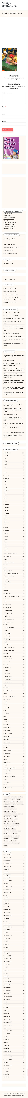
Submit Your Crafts (8, 250)
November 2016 (8, 889)
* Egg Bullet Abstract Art (10, 222)
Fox (6, 484)
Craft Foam (7, 633)
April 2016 (6, 904)
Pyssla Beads (7, 753)
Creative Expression (9, 650)
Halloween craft (16, 823)
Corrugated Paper (9, 627)
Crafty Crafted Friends (9, 647)
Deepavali (7, 662)
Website (4, 121)
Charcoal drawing (9, 562)
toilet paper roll (12, 840)
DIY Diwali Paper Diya (9, 360)
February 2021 (7, 875)
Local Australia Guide (9, 423)
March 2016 (6, 906)
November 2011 (7, 990)
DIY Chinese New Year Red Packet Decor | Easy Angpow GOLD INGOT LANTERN (14, 388)
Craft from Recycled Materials (11, 596)
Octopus (7, 513)
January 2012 (7, 984)
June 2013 (6, 944)
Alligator (7, 455)
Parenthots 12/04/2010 (10, 291)
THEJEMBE (6, 432)
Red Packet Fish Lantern (10, 318)
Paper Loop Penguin (12, 414)
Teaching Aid (7, 771)
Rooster (7, 530)
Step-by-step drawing (9, 768)
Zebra (6, 550)
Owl (6, 516)
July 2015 (6, 921)
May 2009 (6, 1077)
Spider (5, 840)
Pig (5, 524)
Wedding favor (7, 782)
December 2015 (8, 915)
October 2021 (7, 866)
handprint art (7, 826)
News (5, 716)
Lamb (6, 498)
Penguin (7, 522)
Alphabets (7, 773)
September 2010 (8, 1031)
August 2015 (7, 918)
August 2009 (7, 1068)
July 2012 (6, 967)
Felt (6, 642)
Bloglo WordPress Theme (18, 1095)
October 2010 (7, 1028)
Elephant (7, 478)
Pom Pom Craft (7, 742)
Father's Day (8, 667)
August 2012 (7, 964)
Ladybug (7, 713)
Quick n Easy (7, 756)
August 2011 (7, 999)
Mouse (6, 510)
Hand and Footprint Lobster (11, 329)
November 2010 (8, 1025)
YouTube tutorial (8, 788)
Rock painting (7, 762)
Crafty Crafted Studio (12, 235)
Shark (6, 533)
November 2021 (8, 863)
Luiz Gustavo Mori (8, 428)
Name (4, 106)
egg (21, 813)
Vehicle (5, 779)
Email (3, 114)
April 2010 (6, 1045)
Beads (6, 624)
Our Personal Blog (8, 263)
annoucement (7, 799)
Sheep (6, 536)
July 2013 (6, 941)
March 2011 (6, 1013)
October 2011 (7, 993)
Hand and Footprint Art (9, 696)
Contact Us (6, 241)
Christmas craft (19, 804)
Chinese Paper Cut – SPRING (11, 339)
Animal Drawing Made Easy (10, 553)
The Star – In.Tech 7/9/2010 (11, 294)
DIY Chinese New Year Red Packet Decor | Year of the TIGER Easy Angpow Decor (14, 369)
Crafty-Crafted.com (9, 4)
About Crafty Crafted (9, 239)
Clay (5, 587)
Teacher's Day (8, 679)
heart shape (6, 828)
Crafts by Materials (8, 622)
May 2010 (6, 1042)
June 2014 (6, 932)
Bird (6, 464)
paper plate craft (7, 835)
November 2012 (8, 955)
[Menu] (3, 9)
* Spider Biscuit (7, 215)
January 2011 (7, 1019)
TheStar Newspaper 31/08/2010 (12, 300)
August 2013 (7, 938)
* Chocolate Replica (9, 224)
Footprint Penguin (8, 315)
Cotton (6, 630)
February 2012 (7, 982)
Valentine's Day (9, 682)
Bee (6, 704)
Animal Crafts (7, 453)
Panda (6, 519)
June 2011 (6, 1005)
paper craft (6, 833)
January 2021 (7, 877)
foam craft (6, 821)
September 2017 (8, 886)
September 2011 (8, 996)
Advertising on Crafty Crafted (11, 247)
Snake (6, 539)
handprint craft (15, 826)
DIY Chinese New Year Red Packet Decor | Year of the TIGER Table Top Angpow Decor (14, 382)
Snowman (7, 584)
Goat (6, 493)
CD (5, 601)
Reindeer (7, 579)
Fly (5, 710)
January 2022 (7, 857)
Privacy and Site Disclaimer (10, 253)
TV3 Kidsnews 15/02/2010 (10, 302)
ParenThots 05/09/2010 (10, 288)
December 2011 (7, 987)
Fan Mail (6, 653)
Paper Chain (7, 724)
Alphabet (7, 721)
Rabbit (6, 527)
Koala (6, 496)
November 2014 (8, 927)
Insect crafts (7, 699)
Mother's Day (8, 676)
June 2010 (6, 1039)
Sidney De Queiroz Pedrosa (10, 435)
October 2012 (7, 958)
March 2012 (6, 979)
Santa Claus (8, 582)
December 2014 (8, 924)
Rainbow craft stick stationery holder (13, 343)
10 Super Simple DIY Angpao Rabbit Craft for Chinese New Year (14, 355)
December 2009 (8, 1057)
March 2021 (6, 872)
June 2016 (6, 898)
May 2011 (6, 1007)
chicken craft (19, 801)
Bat (6, 458)
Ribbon (5, 759)
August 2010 (7, 1034)
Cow (6, 470)
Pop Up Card (7, 745)
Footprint (13, 821)
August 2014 (7, 929)
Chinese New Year (9, 659)
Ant (6, 702)
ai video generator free (9, 404)
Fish (6, 481)
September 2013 (8, 935)
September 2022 (8, 854)
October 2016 (7, 892)
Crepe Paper (8, 639)
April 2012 (6, 976)
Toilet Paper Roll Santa (9, 326)
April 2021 (6, 869)
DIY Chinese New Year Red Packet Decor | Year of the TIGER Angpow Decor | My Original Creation (14, 375)
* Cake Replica (7, 221)
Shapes (5, 765)
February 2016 (7, 909)
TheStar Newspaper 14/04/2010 (12, 297)
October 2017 (7, 883)
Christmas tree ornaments (11, 573)
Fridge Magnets (7, 690)
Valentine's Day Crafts (9, 776)
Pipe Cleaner (8, 644)
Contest (6, 590)
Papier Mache (7, 736)
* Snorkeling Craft (8, 213)
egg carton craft (7, 816)
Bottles (6, 599)
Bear (6, 461)
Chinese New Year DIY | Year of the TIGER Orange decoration (14, 393)
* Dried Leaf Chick (8, 228)
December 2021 (8, 860)
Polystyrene (8, 607)
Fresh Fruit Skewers (8, 313)
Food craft (6, 687)
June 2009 (6, 1074)
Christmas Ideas (8, 570)
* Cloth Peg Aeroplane (9, 217)
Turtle (6, 545)
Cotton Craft (7, 593)
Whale (6, 548)
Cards (5, 568)
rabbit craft (6, 838)
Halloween (7, 670)
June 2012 (6, 970)
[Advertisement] (14, 32)
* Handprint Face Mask (9, 226)
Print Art (6, 747)
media (13, 831)
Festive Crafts (7, 656)
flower (16, 818)
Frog (6, 487)
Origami (5, 719)
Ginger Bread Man (9, 576)
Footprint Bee (7, 333)
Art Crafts (6, 559)
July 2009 (6, 1071)
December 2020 (8, 880)
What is (5, 785)
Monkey (7, 507)
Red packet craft (15, 838)
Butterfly (7, 707)
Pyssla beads (16, 835)
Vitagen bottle (8, 613)
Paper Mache (7, 730)
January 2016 (7, 912)
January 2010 (7, 1054)
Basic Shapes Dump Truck (10, 321)
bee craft (18, 799)
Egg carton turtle (8, 336)
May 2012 (6, 973)
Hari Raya (7, 673)
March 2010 (6, 1048)
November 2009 (8, 1059)
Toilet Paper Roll (9, 610)
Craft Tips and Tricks (9, 619)
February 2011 (7, 1016)
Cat (6, 467)
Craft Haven (7, 616)
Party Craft (6, 739)
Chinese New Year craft (9, 804)
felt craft (6, 818)
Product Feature (8, 750)
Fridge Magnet (7, 823)
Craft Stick (7, 636)
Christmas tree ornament (9, 806)
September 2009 (8, 1065)
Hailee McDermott (8, 408)
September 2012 (8, 961)
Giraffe (6, 490)
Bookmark (6, 565)
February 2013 (7, 953)
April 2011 (6, 1010)
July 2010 (6, 1036)
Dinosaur (7, 475)
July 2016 (6, 895)
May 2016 (6, 901)
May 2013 (6, 947)
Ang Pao (20, 796)
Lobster (7, 504)
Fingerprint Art (7, 685)
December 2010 (8, 1022)
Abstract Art (6, 796)
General (5, 693)
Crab (6, 472)
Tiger (6, 542)
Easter (6, 664)
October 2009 (7, 1062)
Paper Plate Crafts (8, 733)
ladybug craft (7, 831)
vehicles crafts (16, 843)
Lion (6, 501)
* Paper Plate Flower (9, 219)
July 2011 (6, 1002)
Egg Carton (8, 604)
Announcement (7, 556)
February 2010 (7, 1051)
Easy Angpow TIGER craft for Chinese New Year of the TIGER (13, 364)
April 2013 (6, 950)
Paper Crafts (7, 727)
